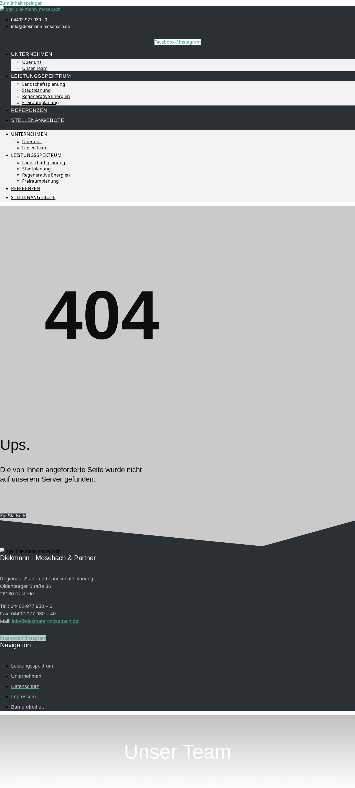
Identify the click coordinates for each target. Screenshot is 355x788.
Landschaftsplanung (43, 84)
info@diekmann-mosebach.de (46, 621)
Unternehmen (31, 54)
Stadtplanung (36, 90)
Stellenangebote (37, 120)
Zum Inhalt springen (21, 3)
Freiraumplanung (40, 102)
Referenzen (29, 110)
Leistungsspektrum (41, 76)
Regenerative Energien (46, 96)
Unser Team (34, 68)
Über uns (32, 62)
